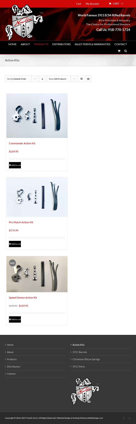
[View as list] (88, 79)
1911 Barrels (79, 352)
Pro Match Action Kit (21, 222)
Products (12, 359)
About (10, 352)
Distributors (13, 366)
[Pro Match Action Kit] (37, 197)
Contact (11, 373)
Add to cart (16, 165)
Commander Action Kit (22, 143)
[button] (125, 51)
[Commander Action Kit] (37, 116)
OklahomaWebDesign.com (91, 418)
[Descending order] (42, 78)
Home (10, 344)
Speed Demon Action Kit (23, 297)
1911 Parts (78, 366)
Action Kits (78, 344)
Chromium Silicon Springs (86, 359)
